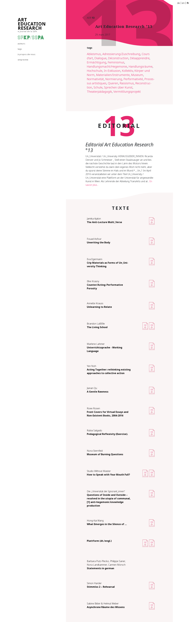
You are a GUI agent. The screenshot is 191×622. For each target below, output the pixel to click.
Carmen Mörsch (116, 564)
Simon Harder (94, 583)
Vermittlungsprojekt (127, 92)
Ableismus (94, 54)
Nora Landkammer (97, 564)
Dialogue (100, 58)
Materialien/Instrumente (113, 75)
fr (188, 3)
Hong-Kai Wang (95, 520)
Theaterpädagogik (99, 92)
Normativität (95, 79)
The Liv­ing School (97, 327)
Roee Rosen (93, 408)
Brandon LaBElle (96, 323)
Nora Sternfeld (95, 450)
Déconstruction (118, 58)
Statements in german (100, 568)
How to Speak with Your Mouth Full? (108, 474)
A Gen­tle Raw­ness (97, 391)
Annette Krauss (95, 303)
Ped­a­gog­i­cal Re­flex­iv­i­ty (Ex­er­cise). (107, 434)
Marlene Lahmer (96, 344)
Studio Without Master (99, 471)
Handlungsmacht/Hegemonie (107, 66)
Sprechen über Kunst (118, 87)
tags (20, 49)
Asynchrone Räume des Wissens (106, 607)
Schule (98, 87)
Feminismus (116, 62)
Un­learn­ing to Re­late (99, 307)
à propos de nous (26, 54)
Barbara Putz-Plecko (98, 561)
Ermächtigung (96, 62)
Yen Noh (91, 366)
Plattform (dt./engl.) (99, 540)
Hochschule (94, 71)
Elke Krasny (93, 281)
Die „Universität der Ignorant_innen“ (106, 491)
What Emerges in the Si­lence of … (107, 524)
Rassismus (127, 83)
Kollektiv (127, 71)
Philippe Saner (117, 561)
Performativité (133, 79)
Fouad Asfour (94, 239)
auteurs (21, 43)
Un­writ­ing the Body (98, 242)
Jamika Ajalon (94, 218)
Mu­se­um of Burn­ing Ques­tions (105, 454)
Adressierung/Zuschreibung (121, 54)
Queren (113, 83)
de (178, 3)
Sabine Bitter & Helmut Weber (103, 603)
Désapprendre (140, 58)
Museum (137, 75)
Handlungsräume (141, 66)
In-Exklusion (112, 71)
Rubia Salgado (94, 430)
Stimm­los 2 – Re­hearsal (101, 586)
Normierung (113, 79)
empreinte (23, 59)
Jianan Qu (92, 388)
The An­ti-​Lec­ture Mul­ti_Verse (104, 222)
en (183, 3)
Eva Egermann (94, 259)
